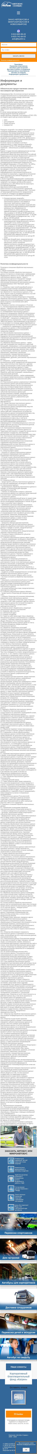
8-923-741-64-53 (18, 36)
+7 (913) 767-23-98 (9, 1445)
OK (26, 1449)
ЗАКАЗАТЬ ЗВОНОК (18, 56)
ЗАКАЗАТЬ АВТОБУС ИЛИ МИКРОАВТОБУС (18, 1152)
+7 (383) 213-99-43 (9, 1444)
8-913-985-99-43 (18, 34)
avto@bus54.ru (18, 39)
